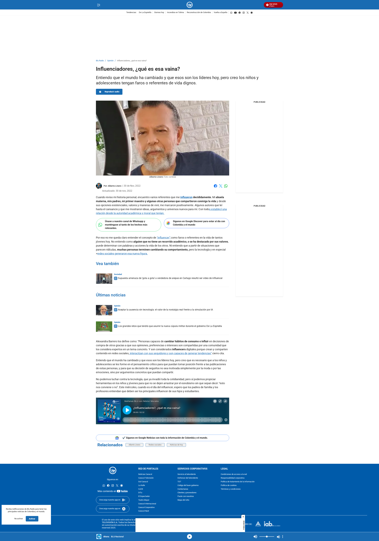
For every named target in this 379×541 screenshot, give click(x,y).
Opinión (110, 61)
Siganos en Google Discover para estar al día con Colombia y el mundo (199, 223)
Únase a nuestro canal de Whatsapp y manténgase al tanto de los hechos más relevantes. (126, 224)
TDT (179, 482)
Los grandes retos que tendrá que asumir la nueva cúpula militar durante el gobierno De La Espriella (170, 326)
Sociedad (118, 274)
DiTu (140, 493)
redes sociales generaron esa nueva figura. (122, 253)
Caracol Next (143, 511)
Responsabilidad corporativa (232, 478)
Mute (255, 536)
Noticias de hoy (176, 445)
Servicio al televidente (187, 474)
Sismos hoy (159, 12)
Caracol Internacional (147, 504)
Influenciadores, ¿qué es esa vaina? (132, 61)
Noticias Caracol (145, 474)
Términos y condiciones (231, 489)
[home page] (190, 5)
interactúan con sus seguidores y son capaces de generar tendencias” (170, 353)
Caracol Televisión (146, 478)
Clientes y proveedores (187, 493)
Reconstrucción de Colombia (199, 12)
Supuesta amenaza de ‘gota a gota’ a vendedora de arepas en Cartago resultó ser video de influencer (170, 278)
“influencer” (164, 237)
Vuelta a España (220, 12)
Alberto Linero (134, 445)
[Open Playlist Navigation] (282, 536)
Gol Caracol (143, 482)
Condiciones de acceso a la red (234, 474)
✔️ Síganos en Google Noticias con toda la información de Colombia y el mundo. (165, 437)
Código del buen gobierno (188, 485)
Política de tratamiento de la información (237, 482)
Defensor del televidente (188, 478)
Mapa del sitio (183, 500)
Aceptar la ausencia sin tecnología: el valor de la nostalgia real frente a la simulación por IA (165, 309)
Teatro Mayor (143, 500)
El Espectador (144, 496)
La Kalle (141, 485)
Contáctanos (183, 489)
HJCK (140, 489)
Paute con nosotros (186, 496)
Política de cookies (229, 485)
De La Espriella (145, 12)
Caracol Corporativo (146, 507)
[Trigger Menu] (98, 5)
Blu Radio (100, 61)
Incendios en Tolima (175, 12)
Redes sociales (155, 445)
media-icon (189, 536)
